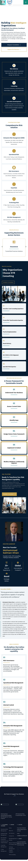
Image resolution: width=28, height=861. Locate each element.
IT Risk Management (3, 850)
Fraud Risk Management (3, 846)
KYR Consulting (12, 854)
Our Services (11, 833)
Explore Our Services (13, 49)
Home (10, 828)
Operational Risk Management (4, 830)
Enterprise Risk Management (4, 834)
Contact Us (11, 835)
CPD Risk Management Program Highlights (12, 850)
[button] (2, 247)
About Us (11, 830)
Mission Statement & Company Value (13, 843)
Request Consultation (13, 44)
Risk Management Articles (13, 839)
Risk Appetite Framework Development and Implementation (4, 840)
